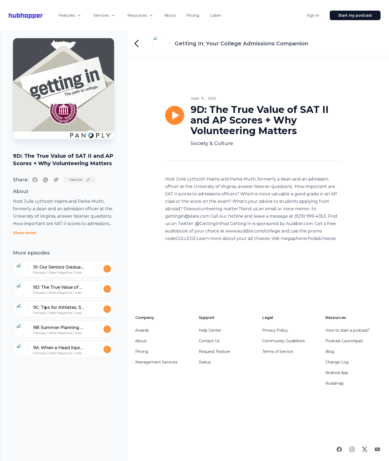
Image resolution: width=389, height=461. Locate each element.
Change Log (337, 362)
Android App (336, 372)
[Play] (174, 115)
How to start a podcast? (347, 330)
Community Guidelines (283, 341)
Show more (24, 232)
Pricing (192, 15)
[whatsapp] (45, 180)
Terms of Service (277, 351)
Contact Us (209, 341)
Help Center (210, 330)
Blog (329, 351)
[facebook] (35, 180)
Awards (142, 330)
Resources (137, 15)
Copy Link (76, 179)
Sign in (313, 15)
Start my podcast (355, 15)
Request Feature (214, 351)
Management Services (156, 362)
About (170, 15)
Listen (215, 15)
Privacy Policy (275, 330)
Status (205, 362)
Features (66, 15)
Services (101, 15)
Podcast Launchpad (344, 341)
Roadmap (334, 383)
